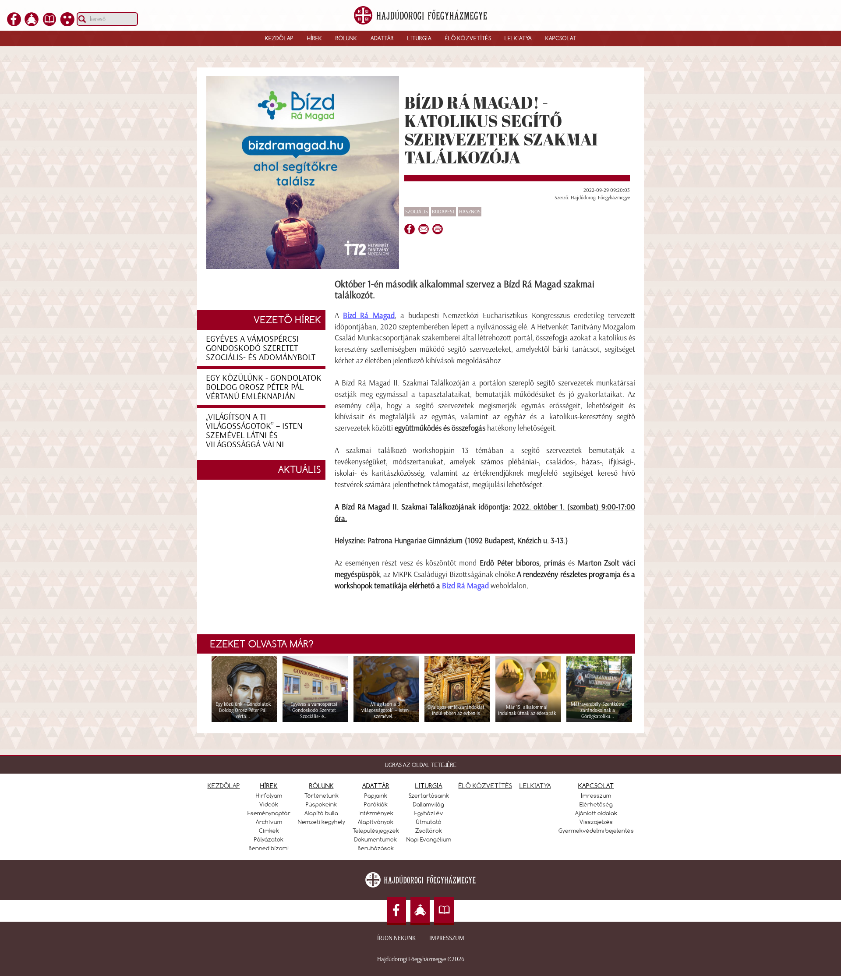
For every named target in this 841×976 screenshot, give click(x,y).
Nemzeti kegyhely (321, 821)
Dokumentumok (375, 839)
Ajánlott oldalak (596, 813)
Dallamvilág (428, 804)
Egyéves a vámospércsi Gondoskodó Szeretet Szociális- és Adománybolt (260, 347)
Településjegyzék (376, 830)
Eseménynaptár (268, 813)
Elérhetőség (596, 804)
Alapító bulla (321, 813)
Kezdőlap (279, 38)
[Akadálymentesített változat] (67, 23)
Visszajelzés (596, 821)
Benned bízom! (269, 848)
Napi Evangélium (428, 839)
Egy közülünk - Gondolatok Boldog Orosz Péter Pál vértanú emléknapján (264, 386)
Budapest (443, 212)
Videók (268, 804)
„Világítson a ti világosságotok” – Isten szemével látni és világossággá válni (254, 430)
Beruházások (376, 848)
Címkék (269, 830)
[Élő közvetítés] (31, 23)
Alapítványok (375, 821)
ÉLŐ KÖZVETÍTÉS (485, 786)
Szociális (416, 212)
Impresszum (446, 938)
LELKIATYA (535, 786)
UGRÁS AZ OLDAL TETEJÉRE (420, 764)
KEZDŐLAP (224, 786)
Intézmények (375, 813)
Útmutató (429, 821)
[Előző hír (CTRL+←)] (22, 503)
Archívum (269, 821)
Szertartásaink (429, 795)
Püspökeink (321, 804)
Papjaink (375, 795)
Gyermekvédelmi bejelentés (596, 830)
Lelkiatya (518, 38)
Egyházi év (428, 813)
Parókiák (376, 804)
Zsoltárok (428, 830)
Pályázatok (268, 839)
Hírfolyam (269, 795)
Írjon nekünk (396, 938)
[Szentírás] (49, 23)
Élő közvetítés (468, 38)
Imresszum (596, 795)
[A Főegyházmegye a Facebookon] (14, 23)
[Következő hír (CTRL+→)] (818, 503)
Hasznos (470, 212)
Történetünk (321, 795)
